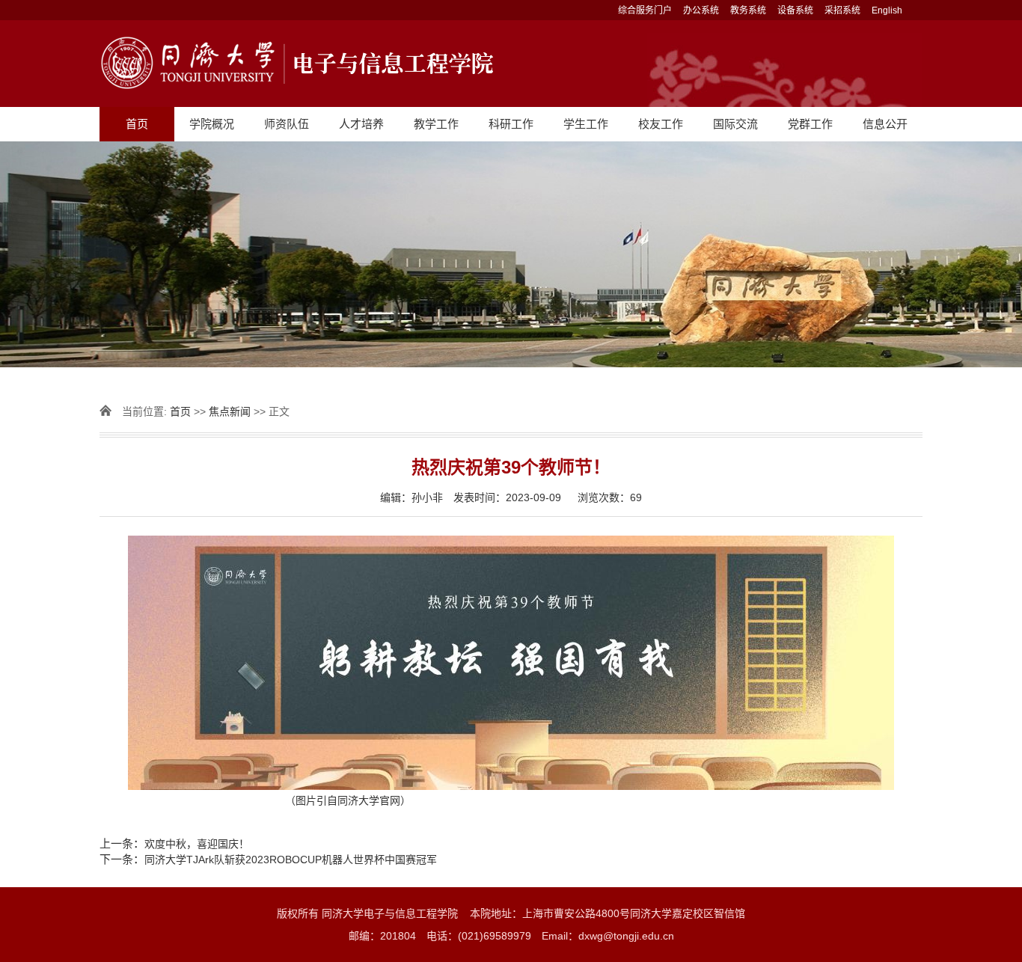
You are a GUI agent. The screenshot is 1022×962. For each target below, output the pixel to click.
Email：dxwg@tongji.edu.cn (608, 936)
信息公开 (885, 123)
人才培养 (361, 123)
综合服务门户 (645, 10)
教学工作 (436, 123)
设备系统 (795, 10)
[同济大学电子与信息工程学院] (511, 63)
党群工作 (810, 123)
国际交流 (735, 123)
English (887, 10)
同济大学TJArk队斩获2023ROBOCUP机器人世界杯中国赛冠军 (290, 860)
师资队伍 (286, 123)
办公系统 (701, 10)
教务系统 (748, 10)
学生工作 (585, 123)
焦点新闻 (230, 411)
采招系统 (842, 10)
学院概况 (211, 123)
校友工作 (660, 123)
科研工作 (511, 123)
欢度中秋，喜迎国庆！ (196, 844)
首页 (137, 123)
